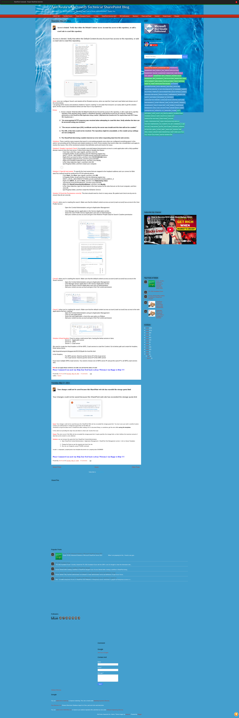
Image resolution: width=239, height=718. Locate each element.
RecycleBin (167, 126)
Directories (163, 118)
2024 (147, 354)
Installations (168, 81)
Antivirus (153, 97)
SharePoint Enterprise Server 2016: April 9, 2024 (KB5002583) (159, 304)
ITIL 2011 (170, 124)
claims (174, 110)
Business (135, 16)
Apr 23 (149, 358)
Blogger (140, 714)
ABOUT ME (56, 16)
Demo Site (171, 116)
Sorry (182, 108)
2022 (147, 349)
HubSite (164, 124)
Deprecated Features (152, 118)
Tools (176, 81)
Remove (181, 126)
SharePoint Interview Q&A (109, 16)
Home (97, 467)
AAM (166, 102)
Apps (153, 113)
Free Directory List (56, 705)
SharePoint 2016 (150, 70)
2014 (147, 330)
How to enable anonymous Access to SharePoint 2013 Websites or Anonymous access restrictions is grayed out (85, 578)
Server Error (174, 108)
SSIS (158, 108)
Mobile (172, 105)
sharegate (159, 78)
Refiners (175, 126)
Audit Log (159, 113)
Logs (167, 105)
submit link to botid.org (62, 700)
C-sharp (96, 16)
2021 (147, 347)
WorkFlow (181, 94)
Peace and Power (146, 16)
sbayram (127, 714)
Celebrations (178, 113)
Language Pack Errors (152, 100)
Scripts (184, 89)
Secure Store (164, 108)
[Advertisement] (166, 153)
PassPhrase (179, 105)
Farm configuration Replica (169, 121)
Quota (161, 126)
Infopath (170, 97)
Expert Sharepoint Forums (83, 16)
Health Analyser (159, 105)
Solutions (148, 92)
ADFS (178, 110)
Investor (157, 16)
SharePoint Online (151, 73)
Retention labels (150, 129)
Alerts (147, 97)
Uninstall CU (159, 110)
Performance (149, 102)
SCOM (159, 129)
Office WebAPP (149, 81)
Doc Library (149, 76)
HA (160, 124)
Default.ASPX (155, 116)
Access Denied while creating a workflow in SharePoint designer (156, 297)
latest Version (159, 102)
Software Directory (56, 690)
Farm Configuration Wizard (160, 84)
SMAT (163, 129)
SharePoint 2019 (150, 78)
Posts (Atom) (100, 472)
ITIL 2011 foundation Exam (155, 291)
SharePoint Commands (20, 2)
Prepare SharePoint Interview (35, 2)
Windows (168, 110)
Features (170, 86)
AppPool (181, 81)
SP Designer (177, 89)
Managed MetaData (151, 94)
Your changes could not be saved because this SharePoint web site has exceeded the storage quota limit (94, 389)
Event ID (147, 84)
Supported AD (149, 110)
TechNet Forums (67, 16)
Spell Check (148, 132)
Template (155, 92)
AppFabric (148, 113)
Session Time (177, 129)
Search (59, 375)
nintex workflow (166, 135)
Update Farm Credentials (161, 132)
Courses (147, 116)
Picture (147, 126)
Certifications (169, 78)
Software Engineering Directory (115, 710)
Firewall (182, 102)
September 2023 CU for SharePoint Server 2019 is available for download (160, 314)
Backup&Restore (165, 92)
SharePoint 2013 (163, 68)
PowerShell (174, 68)
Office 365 (176, 86)
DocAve (170, 118)
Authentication (150, 86)
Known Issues (167, 16)
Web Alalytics (179, 132)
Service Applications (172, 70)
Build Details (176, 92)
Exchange (160, 97)
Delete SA (164, 116)
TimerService (172, 94)
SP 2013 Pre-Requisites (165, 89)
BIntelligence (168, 113)
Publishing (154, 126)
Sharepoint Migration (165, 73)
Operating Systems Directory (101, 700)
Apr (149, 356)
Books (176, 102)
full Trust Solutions (152, 135)
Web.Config (158, 81)
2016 (147, 335)
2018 (147, 340)
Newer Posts (57, 467)
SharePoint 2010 (159, 76)
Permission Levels (150, 108)
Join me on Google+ (103, 652)
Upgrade (168, 76)
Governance (149, 105)
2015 (147, 332)
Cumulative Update (151, 68)
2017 (147, 337)
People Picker (163, 94)
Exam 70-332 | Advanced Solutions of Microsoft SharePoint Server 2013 (160, 284)
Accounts (174, 84)
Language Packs (166, 100)
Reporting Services (151, 89)
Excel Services (161, 86)
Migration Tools (180, 78)
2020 (147, 344)
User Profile (178, 73)
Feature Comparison (151, 124)
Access (171, 102)
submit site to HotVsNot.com (64, 710)
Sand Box (169, 129)
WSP (172, 132)
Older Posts (136, 467)
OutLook (181, 100)
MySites (174, 100)
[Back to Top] (236, 714)
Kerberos (177, 124)
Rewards (176, 16)
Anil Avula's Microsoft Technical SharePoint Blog (90, 7)
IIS (165, 97)
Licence (183, 92)
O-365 (183, 124)
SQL (163, 70)
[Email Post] (90, 373)
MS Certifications (124, 16)
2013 (147, 328)
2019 (147, 342)
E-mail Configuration (152, 121)
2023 (147, 351)
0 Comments (84, 373)
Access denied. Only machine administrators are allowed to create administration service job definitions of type (85, 573)
